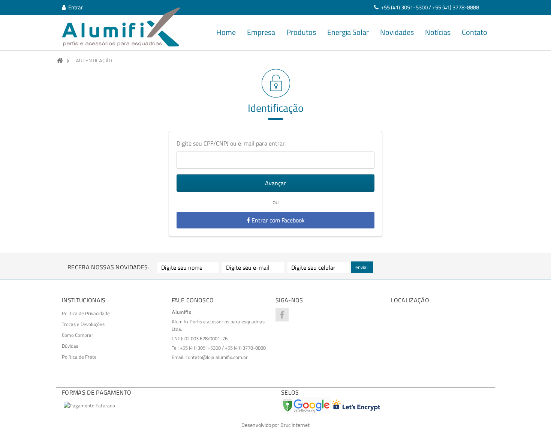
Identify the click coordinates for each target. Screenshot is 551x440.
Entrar (74, 7)
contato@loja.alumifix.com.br (217, 357)
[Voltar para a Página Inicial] (59, 60)
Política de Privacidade (86, 313)
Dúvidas (70, 346)
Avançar (275, 183)
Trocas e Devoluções (83, 324)
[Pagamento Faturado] (89, 405)
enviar (361, 267)
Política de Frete (79, 356)
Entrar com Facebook (277, 220)
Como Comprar (77, 335)
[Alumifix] (121, 27)
